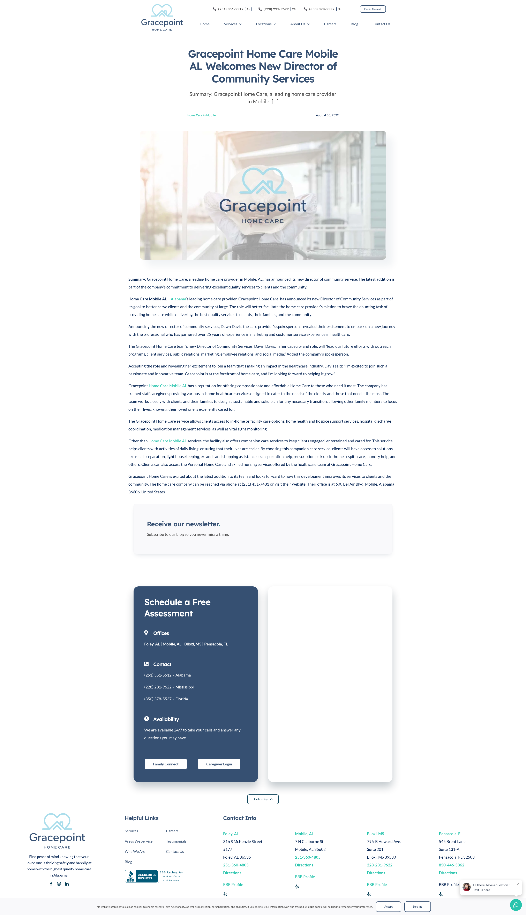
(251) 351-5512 (158, 675)
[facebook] (51, 884)
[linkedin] (67, 884)
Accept (388, 906)
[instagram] (59, 884)
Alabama (178, 298)
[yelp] (225, 894)
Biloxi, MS (192, 644)
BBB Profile (233, 884)
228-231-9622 (379, 865)
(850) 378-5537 (158, 698)
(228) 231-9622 (158, 687)
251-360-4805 (236, 865)
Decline (417, 906)
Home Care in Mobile (201, 115)
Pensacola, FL (216, 644)
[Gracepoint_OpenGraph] (57, 814)
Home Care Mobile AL (168, 385)
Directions (376, 872)
